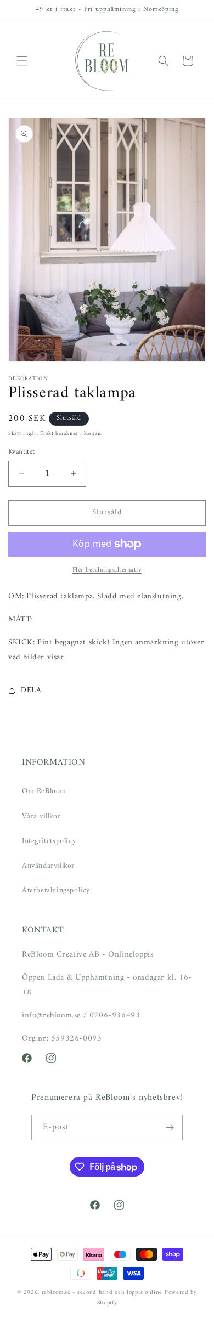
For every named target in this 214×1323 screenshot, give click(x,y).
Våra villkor (41, 816)
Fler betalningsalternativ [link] (107, 570)
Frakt (47, 433)
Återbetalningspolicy (56, 890)
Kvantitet (21, 451)
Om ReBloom (44, 791)
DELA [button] (31, 690)
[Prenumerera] (170, 1127)
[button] (22, 61)
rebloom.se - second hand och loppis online (102, 1292)
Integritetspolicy (49, 841)
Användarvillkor (48, 866)
